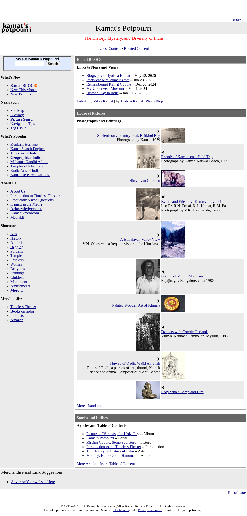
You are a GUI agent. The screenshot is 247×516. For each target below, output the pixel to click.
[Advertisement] (123, 11)
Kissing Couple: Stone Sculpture (111, 442)
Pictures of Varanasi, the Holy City (112, 434)
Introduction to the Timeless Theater (113, 447)
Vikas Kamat (103, 101)
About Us (17, 191)
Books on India (22, 311)
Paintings (17, 273)
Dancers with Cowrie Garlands (184, 332)
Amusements (20, 286)
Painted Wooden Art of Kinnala (136, 305)
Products (17, 315)
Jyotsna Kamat (132, 101)
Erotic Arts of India (25, 170)
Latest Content (109, 48)
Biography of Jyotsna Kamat (108, 75)
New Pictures (20, 94)
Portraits (16, 251)
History (16, 238)
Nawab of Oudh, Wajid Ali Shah (135, 363)
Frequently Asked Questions (32, 200)
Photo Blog (154, 101)
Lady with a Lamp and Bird (182, 392)
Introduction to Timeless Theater (35, 196)
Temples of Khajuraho (27, 166)
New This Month (23, 90)
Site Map (17, 111)
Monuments (19, 282)
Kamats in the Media (26, 204)
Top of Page (236, 492)
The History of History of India (110, 451)
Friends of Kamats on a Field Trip (187, 157)
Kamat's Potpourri (100, 438)
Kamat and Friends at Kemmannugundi (191, 201)
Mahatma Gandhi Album (29, 162)
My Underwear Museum (105, 89)
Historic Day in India (102, 93)
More (81, 406)
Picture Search (22, 119)
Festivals (17, 260)
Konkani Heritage (24, 144)
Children (17, 277)
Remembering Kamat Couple (108, 84)
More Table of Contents (118, 464)
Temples (16, 256)
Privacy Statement (150, 510)
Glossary (17, 115)
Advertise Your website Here (33, 482)
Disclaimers (121, 510)
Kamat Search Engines (27, 149)
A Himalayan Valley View (140, 239)
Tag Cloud (18, 128)
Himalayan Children (144, 180)
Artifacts (16, 242)
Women (16, 264)
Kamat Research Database (30, 175)
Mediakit (17, 217)
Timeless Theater (23, 307)
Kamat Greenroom (24, 213)
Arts (13, 234)
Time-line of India (24, 153)
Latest (81, 101)
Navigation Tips (22, 124)
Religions (17, 269)
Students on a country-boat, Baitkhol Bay (128, 135)
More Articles (87, 464)
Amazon (16, 320)
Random (94, 406)
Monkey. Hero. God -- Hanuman (111, 455)
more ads (240, 19)
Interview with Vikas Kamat (107, 80)
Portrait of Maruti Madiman (182, 276)
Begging (16, 247)
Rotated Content (136, 48)
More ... (16, 290)
